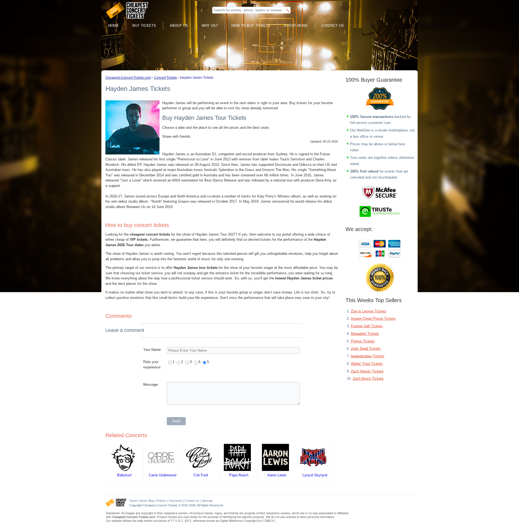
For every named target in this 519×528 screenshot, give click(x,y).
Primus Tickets (363, 341)
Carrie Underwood (162, 475)
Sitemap (207, 500)
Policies (162, 500)
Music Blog (147, 500)
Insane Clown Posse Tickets (373, 318)
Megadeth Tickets (365, 334)
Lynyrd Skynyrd (314, 475)
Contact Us (332, 26)
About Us (179, 26)
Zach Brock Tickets (368, 379)
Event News (296, 26)
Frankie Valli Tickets (367, 326)
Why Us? (210, 26)
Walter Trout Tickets (367, 364)
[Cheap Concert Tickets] (116, 505)
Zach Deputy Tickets (367, 371)
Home (113, 26)
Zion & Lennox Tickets (368, 311)
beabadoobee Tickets (367, 356)
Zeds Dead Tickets (366, 349)
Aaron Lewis (277, 475)
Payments (175, 500)
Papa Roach (238, 475)
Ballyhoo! (124, 475)
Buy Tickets (144, 26)
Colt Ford (201, 475)
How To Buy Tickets (250, 26)
